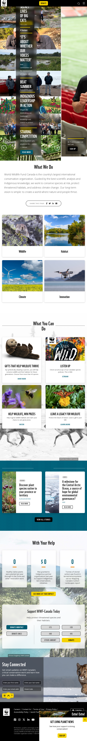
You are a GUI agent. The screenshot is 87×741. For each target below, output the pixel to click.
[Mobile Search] (79, 3)
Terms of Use (38, 709)
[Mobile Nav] (84, 3)
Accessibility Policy (21, 712)
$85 (71, 633)
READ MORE (26, 151)
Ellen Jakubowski (25, 499)
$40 (50, 633)
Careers (17, 709)
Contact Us (26, 709)
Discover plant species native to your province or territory (28, 490)
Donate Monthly (17, 627)
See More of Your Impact (43, 593)
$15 (50, 627)
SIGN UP (73, 148)
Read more (24, 503)
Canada (78, 710)
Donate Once (17, 633)
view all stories (44, 519)
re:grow (22, 480)
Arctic (64, 477)
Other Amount (50, 639)
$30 (71, 627)
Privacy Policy (51, 709)
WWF (63, 502)
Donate (44, 3)
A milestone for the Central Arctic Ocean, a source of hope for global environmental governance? (72, 490)
